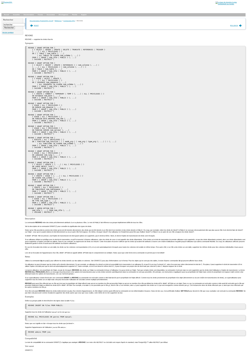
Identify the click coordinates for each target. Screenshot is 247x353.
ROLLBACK (234, 25)
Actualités (16, 14)
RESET (36, 25)
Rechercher (8, 20)
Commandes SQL (69, 21)
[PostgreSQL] (6, 2)
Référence (58, 21)
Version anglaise (8, 32)
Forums (40, 14)
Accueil (6, 14)
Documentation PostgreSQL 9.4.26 (41, 21)
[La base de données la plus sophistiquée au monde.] (231, 4)
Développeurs (63, 14)
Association (51, 14)
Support (83, 14)
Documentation (29, 14)
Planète (74, 14)
